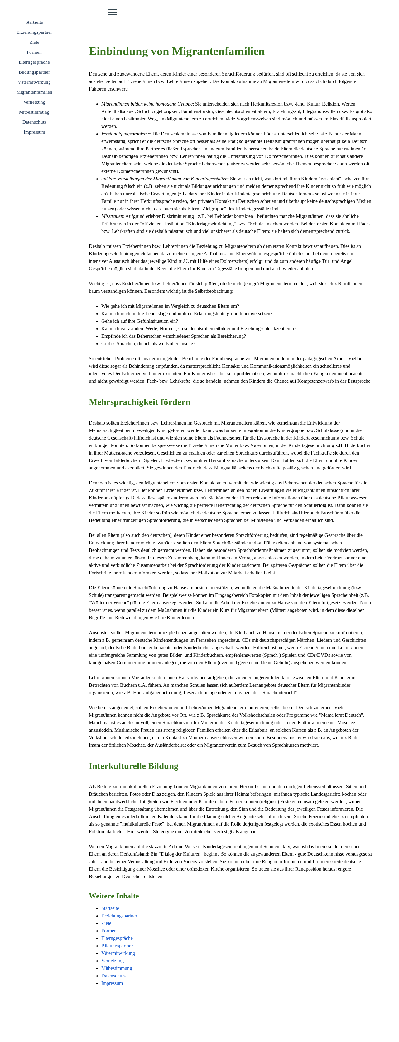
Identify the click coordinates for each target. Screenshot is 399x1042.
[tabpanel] (231, 523)
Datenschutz (34, 122)
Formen (34, 52)
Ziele (34, 42)
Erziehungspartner (34, 32)
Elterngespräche (34, 62)
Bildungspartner (34, 72)
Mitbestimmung (34, 112)
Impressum (34, 132)
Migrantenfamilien (34, 92)
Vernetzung (34, 102)
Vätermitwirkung (34, 82)
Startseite (34, 22)
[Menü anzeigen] (112, 12)
